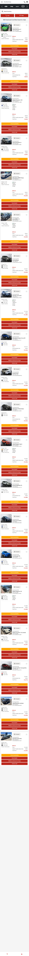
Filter (22, 15)
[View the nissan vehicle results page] (23, 6)
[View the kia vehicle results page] (12, 6)
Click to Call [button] (14, 54)
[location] (27, 2)
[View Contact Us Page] (24, 2)
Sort (8, 15)
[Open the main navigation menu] (2, 2)
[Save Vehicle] (26, 25)
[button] (2, 6)
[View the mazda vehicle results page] (17, 6)
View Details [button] (14, 48)
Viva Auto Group (7, 1)
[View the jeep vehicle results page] (6, 6)
